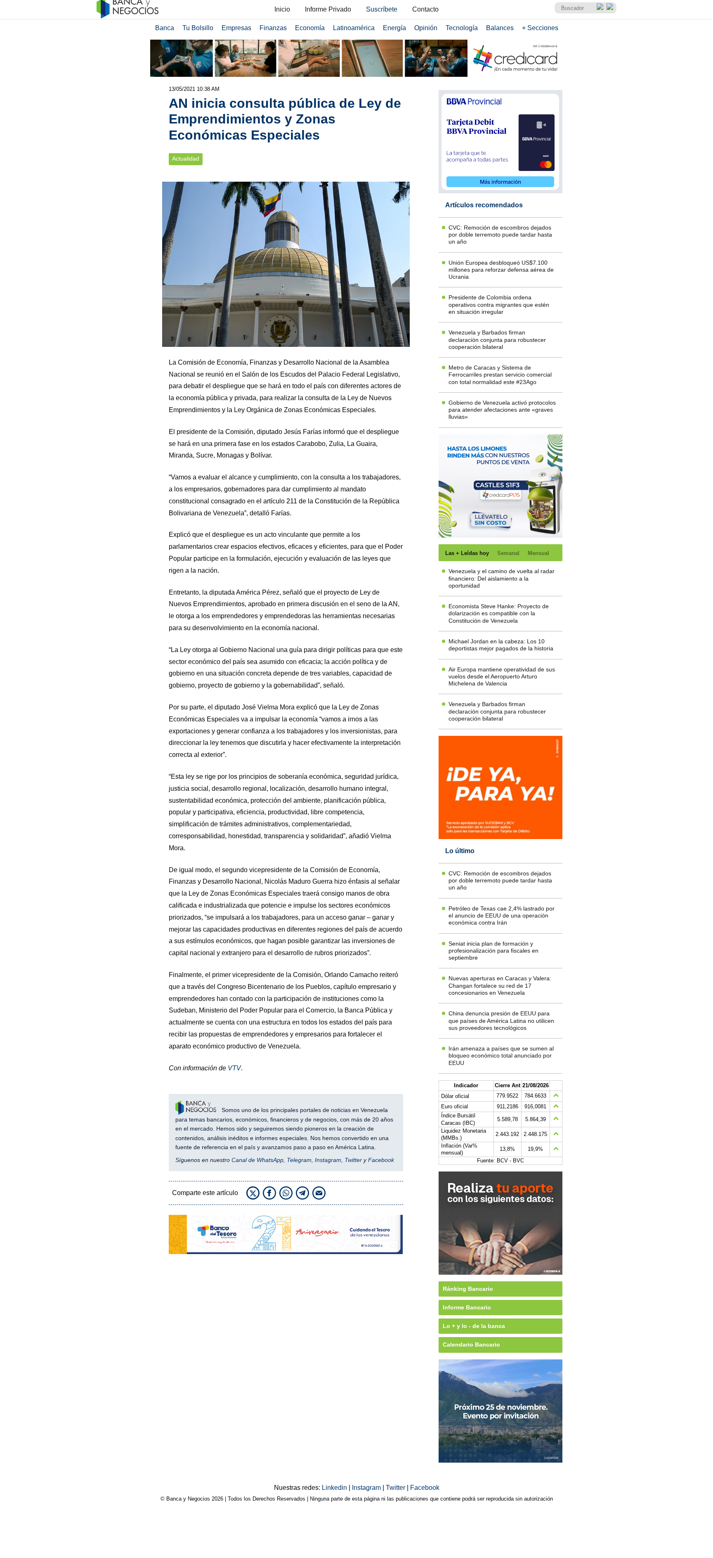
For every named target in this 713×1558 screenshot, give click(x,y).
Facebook (381, 1160)
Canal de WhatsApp (257, 1160)
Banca (164, 27)
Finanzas (273, 27)
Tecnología (462, 27)
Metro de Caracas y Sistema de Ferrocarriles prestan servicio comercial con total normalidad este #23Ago (500, 374)
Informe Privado (328, 9)
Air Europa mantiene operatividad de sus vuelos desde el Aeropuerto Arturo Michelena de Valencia (502, 676)
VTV (234, 1068)
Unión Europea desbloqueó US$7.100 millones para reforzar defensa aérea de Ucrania (501, 269)
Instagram (328, 1160)
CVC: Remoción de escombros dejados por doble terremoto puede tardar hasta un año (500, 234)
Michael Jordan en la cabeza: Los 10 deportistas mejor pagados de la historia (501, 645)
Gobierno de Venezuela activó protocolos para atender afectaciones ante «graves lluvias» (502, 409)
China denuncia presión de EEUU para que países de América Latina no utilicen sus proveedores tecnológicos (501, 1020)
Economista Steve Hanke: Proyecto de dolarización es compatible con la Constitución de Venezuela (499, 613)
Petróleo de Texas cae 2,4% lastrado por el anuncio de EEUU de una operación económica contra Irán (502, 915)
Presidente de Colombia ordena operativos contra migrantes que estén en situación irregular (499, 304)
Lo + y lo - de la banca (474, 1326)
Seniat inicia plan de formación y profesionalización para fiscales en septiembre (493, 950)
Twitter (353, 1160)
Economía (310, 27)
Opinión (425, 27)
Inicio (282, 9)
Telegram (299, 1160)
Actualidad (185, 159)
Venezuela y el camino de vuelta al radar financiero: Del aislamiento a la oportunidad (502, 578)
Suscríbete (381, 9)
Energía (394, 27)
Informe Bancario (467, 1307)
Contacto (425, 9)
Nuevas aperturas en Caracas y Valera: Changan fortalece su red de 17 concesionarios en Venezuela (500, 985)
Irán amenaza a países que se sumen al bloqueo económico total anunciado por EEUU (501, 1055)
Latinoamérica (354, 27)
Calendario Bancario (471, 1344)
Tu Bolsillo (197, 27)
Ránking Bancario (468, 1288)
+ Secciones (540, 27)
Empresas (236, 27)
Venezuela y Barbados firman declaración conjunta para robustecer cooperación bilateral (497, 339)
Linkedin (335, 1487)
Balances (500, 27)
